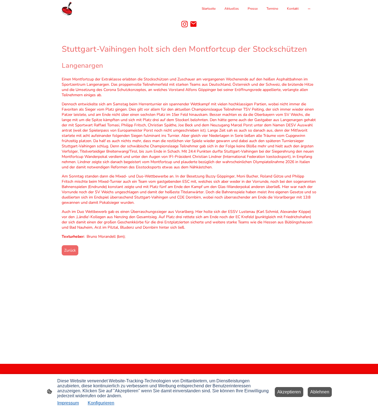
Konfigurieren (101, 403)
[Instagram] (184, 24)
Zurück (70, 250)
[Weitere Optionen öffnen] (309, 8)
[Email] (193, 24)
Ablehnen (319, 392)
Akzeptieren (289, 392)
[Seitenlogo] (67, 8)
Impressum (68, 403)
